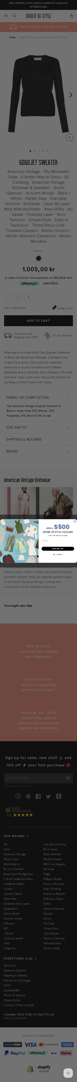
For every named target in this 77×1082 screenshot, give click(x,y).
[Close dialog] (75, 521)
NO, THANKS (57, 554)
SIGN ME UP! (58, 548)
